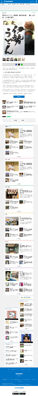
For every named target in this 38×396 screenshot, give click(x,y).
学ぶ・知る (28, 4)
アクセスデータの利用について (26, 379)
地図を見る (19, 96)
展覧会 (9, 19)
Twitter (33, 1)
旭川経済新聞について (5, 379)
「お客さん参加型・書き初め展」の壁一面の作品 (12, 72)
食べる (9, 4)
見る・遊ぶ (14, 4)
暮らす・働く (22, 4)
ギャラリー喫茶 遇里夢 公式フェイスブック (27, 112)
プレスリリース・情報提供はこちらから (16, 379)
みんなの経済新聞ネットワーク (19, 388)
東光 (16, 19)
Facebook (31, 1)
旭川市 (6, 19)
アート (11, 19)
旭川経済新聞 (8, 2)
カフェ (4, 19)
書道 (14, 19)
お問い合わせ (34, 379)
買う (18, 4)
